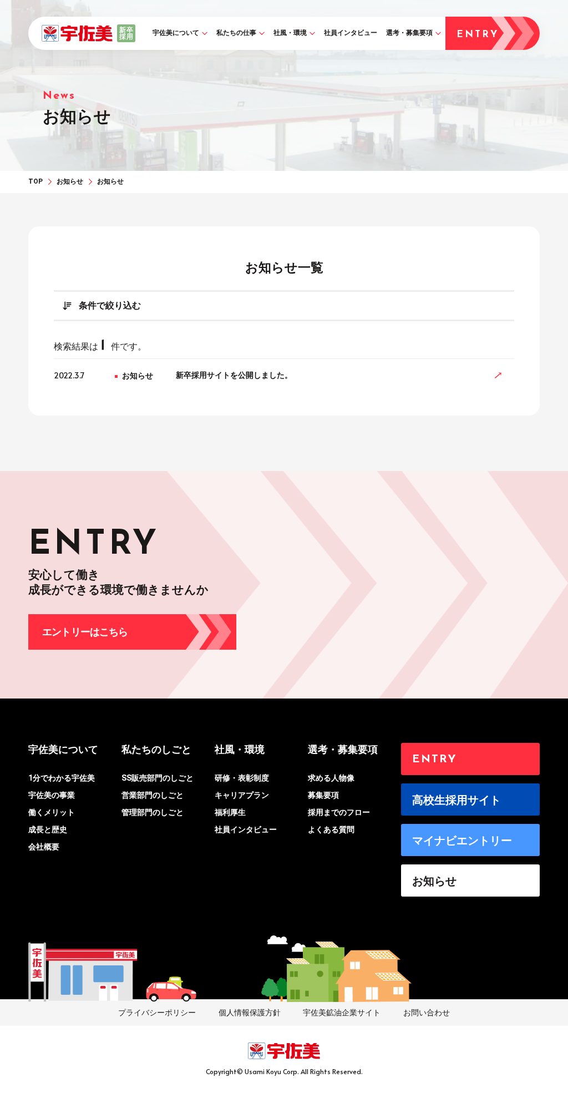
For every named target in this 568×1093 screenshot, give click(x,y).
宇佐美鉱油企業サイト (342, 1012)
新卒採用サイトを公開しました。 (234, 375)
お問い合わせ (426, 1012)
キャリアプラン (242, 795)
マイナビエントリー (462, 840)
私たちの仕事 (236, 33)
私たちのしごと (156, 749)
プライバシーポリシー (157, 1012)
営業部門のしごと (152, 795)
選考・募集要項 (409, 33)
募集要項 (323, 795)
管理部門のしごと (152, 812)
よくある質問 (331, 829)
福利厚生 (230, 812)
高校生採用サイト (456, 800)
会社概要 (43, 846)
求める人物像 (331, 777)
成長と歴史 (47, 829)
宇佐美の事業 (51, 795)
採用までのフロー (339, 812)
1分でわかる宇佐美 (61, 777)
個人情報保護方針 (250, 1012)
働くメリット (51, 812)
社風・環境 (290, 33)
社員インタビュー (350, 33)
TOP (35, 181)
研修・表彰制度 (242, 777)
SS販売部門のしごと (157, 777)
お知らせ (70, 181)
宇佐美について (176, 33)
